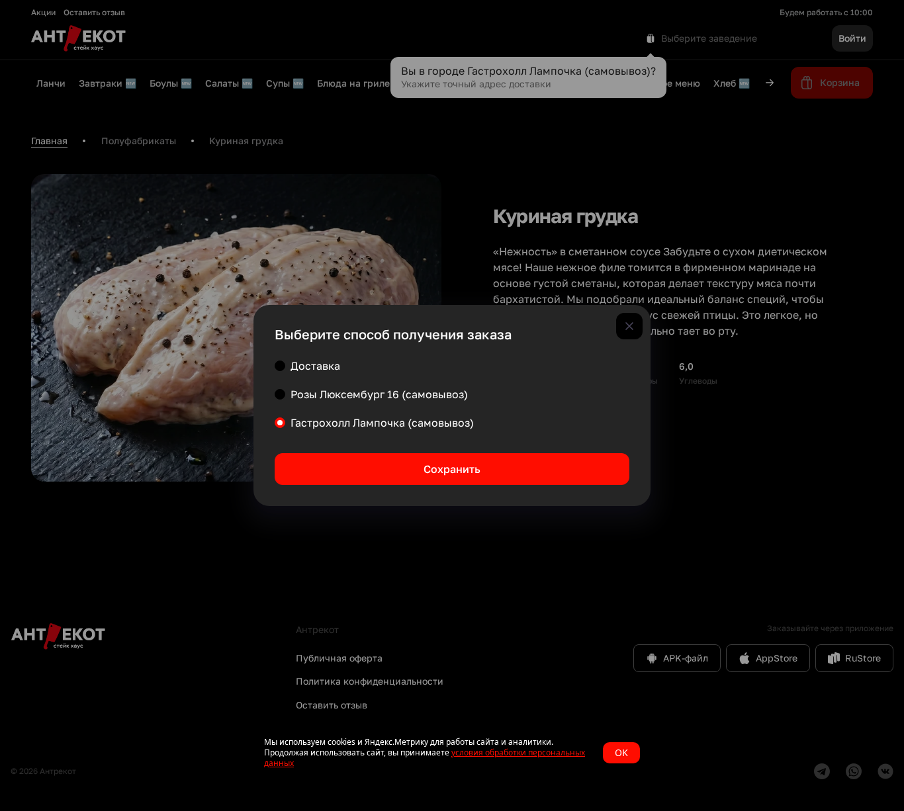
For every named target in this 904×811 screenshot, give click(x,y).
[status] (452, 752)
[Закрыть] (629, 326)
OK (621, 752)
